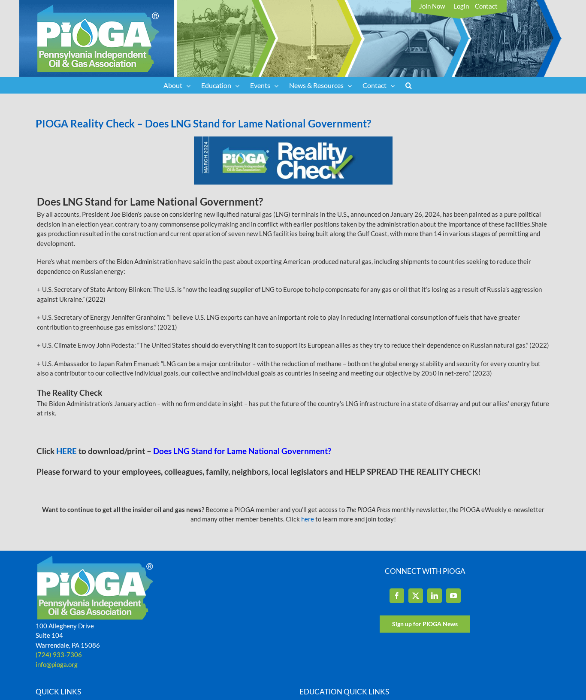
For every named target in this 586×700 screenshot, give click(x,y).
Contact (486, 6)
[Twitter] (415, 595)
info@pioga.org (57, 664)
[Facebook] (397, 595)
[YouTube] (453, 595)
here (307, 519)
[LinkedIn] (434, 595)
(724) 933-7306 (59, 654)
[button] (408, 85)
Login (461, 6)
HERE (67, 451)
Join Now (432, 6)
